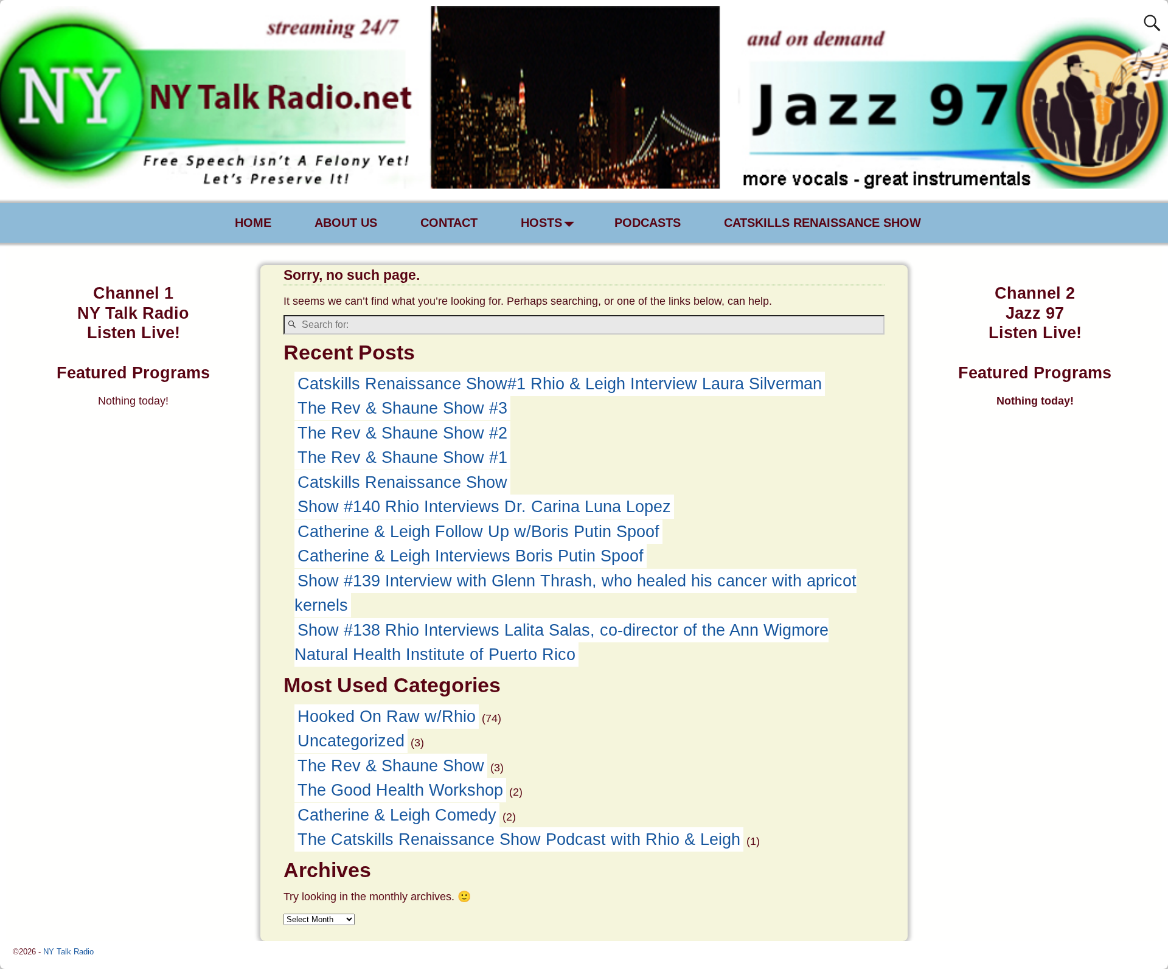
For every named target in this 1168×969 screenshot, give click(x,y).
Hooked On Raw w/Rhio (386, 716)
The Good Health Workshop (400, 790)
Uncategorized (351, 741)
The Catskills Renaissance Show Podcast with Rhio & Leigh (518, 839)
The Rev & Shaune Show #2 (402, 433)
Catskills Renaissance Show (402, 482)
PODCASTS (647, 222)
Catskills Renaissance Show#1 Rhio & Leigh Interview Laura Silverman (559, 384)
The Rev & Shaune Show (390, 766)
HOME (253, 222)
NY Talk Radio (68, 951)
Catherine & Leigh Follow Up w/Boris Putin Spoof (478, 532)
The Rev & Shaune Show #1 (402, 457)
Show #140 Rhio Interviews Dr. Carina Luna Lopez (484, 507)
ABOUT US (346, 222)
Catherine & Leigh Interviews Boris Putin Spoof (470, 556)
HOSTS (541, 222)
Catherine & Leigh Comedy (396, 815)
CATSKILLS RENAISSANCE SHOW (822, 222)
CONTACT (449, 222)
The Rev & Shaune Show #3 (402, 408)
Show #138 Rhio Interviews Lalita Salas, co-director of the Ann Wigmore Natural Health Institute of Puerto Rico (561, 642)
